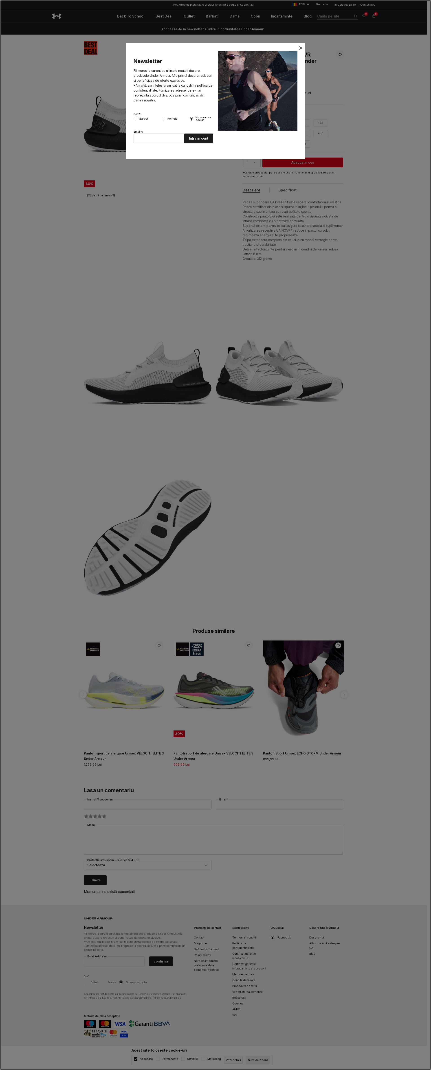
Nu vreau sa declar (203, 118)
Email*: (138, 131)
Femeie (172, 118)
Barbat (143, 118)
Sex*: (137, 114)
